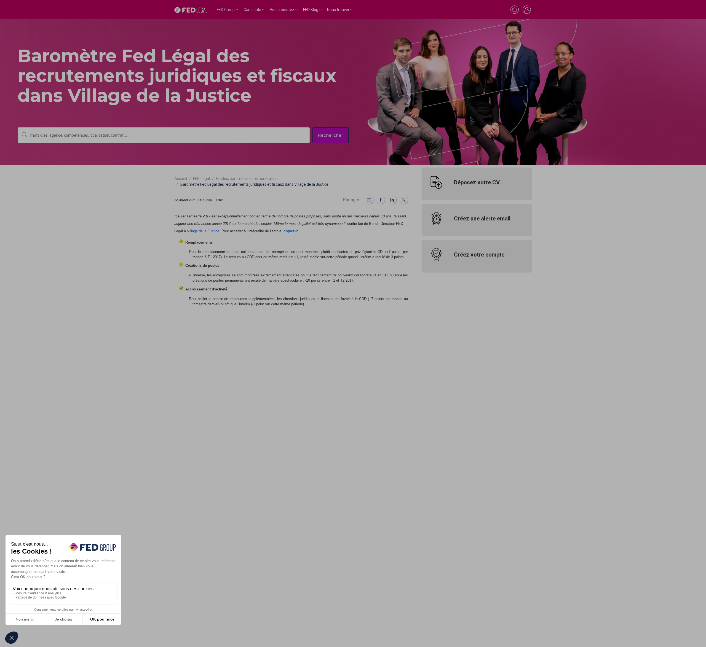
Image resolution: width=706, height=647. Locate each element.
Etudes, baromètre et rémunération (247, 178)
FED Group (226, 9)
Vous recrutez (282, 9)
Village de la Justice (203, 231)
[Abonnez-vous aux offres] (515, 10)
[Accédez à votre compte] (527, 10)
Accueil (180, 178)
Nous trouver (338, 9)
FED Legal (201, 178)
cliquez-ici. (292, 231)
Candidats (252, 9)
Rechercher (330, 135)
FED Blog (310, 9)
